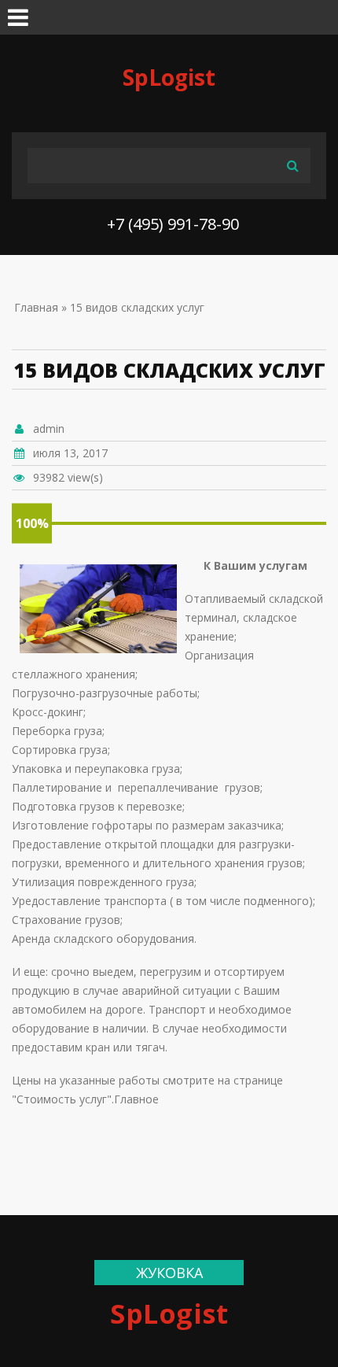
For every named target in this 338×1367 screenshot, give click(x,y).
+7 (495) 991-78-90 (173, 224)
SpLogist (169, 77)
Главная (36, 307)
